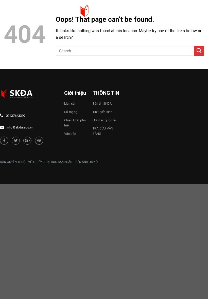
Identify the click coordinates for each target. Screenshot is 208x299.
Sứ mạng (70, 112)
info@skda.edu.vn (20, 127)
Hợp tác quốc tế (104, 120)
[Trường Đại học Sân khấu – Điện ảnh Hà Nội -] (104, 11)
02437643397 (15, 116)
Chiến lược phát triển (75, 122)
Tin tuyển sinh (102, 112)
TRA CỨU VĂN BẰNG (103, 131)
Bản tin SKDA (102, 103)
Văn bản (70, 134)
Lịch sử (69, 103)
